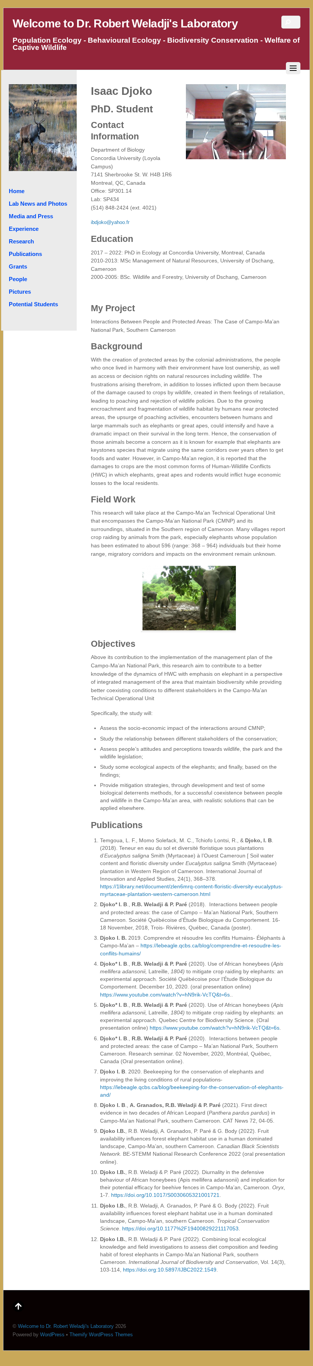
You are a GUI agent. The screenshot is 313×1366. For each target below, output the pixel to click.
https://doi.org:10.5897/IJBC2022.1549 (169, 1270)
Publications (25, 254)
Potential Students (33, 304)
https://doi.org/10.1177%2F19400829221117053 (180, 1228)
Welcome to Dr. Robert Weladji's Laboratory (66, 1326)
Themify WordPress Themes (101, 1334)
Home (16, 191)
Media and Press (31, 216)
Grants (18, 266)
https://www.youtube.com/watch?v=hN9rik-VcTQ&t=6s (165, 995)
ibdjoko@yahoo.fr (110, 222)
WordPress (52, 1334)
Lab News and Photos (38, 203)
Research (21, 241)
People (18, 279)
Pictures (20, 291)
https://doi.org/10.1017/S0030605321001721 (165, 1195)
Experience (24, 229)
